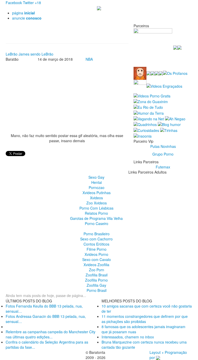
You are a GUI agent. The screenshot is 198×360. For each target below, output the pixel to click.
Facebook (14, 2)
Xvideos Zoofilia (96, 264)
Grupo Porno (163, 154)
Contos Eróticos (96, 244)
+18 (38, 2)
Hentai (96, 182)
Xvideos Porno (96, 254)
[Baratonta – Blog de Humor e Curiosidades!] (99, 7)
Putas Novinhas (163, 146)
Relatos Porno (96, 213)
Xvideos (96, 197)
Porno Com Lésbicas (96, 208)
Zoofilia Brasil (97, 274)
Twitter (28, 2)
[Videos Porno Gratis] (152, 95)
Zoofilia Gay (96, 285)
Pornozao (96, 187)
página (23, 12)
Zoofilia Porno (96, 280)
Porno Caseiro (96, 223)
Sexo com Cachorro (96, 238)
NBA (89, 59)
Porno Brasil (96, 290)
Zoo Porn (96, 269)
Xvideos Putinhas (96, 192)
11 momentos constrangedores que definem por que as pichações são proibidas (145, 319)
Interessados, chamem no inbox (128, 336)
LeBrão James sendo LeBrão (29, 54)
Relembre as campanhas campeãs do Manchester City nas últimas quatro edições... (50, 334)
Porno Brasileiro (97, 233)
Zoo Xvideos (96, 202)
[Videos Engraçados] (164, 85)
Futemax (163, 166)
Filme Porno (96, 249)
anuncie (27, 18)
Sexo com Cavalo (96, 259)
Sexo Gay (96, 177)
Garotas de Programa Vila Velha (96, 218)
